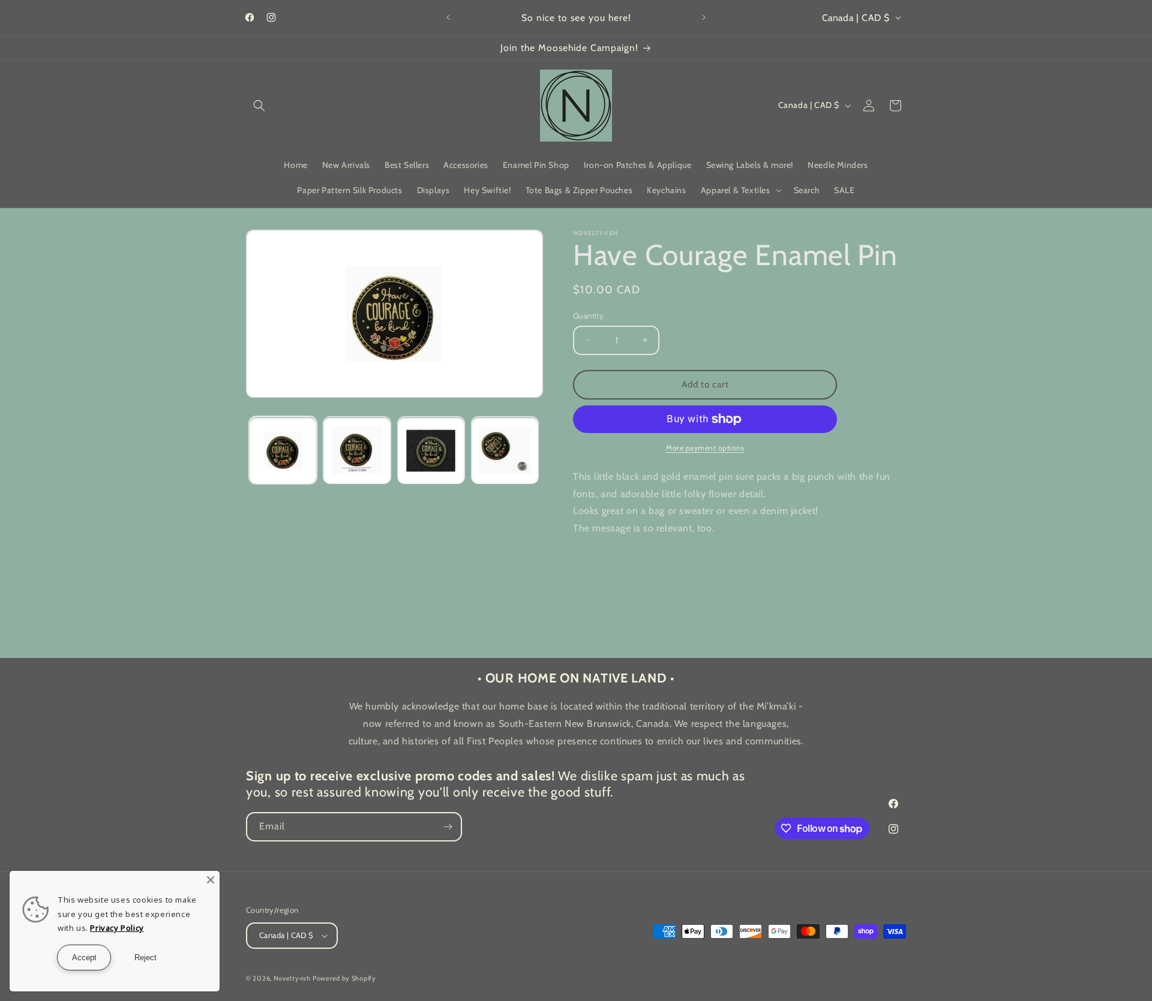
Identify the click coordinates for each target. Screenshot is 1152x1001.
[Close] (211, 880)
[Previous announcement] (448, 17)
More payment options (705, 447)
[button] (259, 105)
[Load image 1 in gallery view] (283, 451)
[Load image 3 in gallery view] (431, 451)
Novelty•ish (292, 978)
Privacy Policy (116, 927)
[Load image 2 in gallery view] (357, 451)
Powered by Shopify (344, 978)
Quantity (588, 315)
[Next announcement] (704, 17)
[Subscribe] (447, 826)
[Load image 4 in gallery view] (505, 451)
